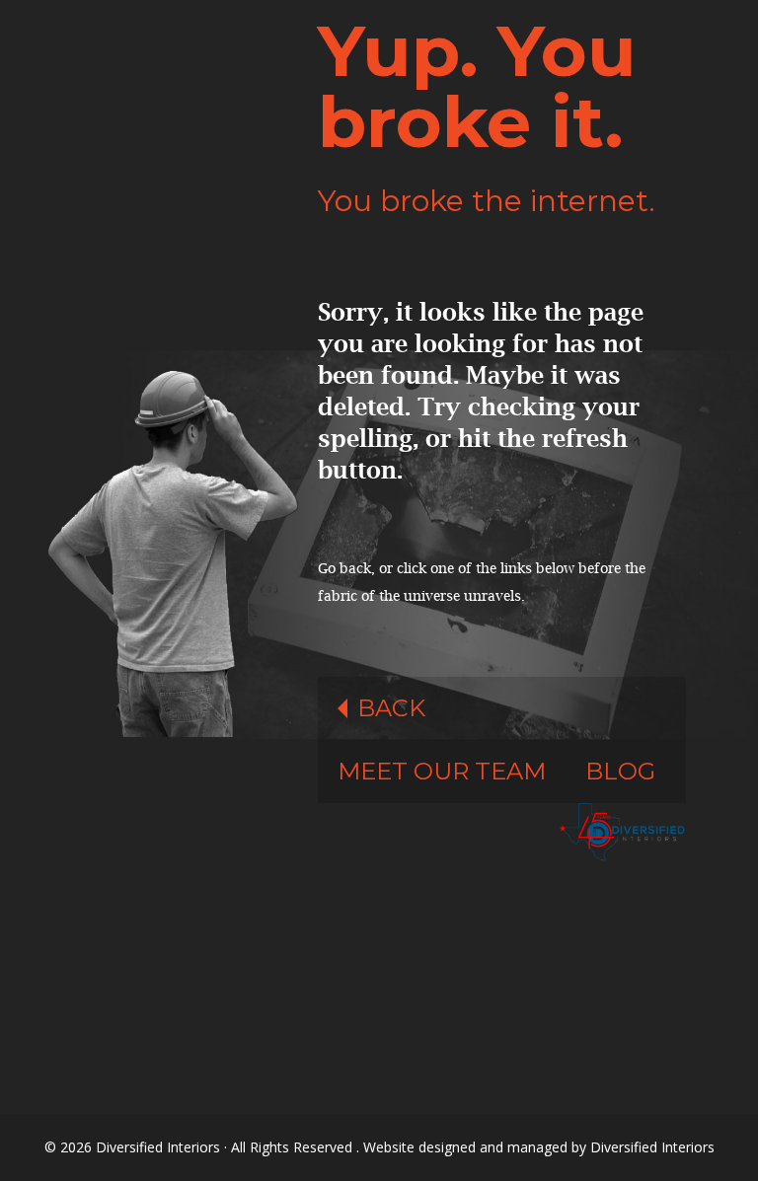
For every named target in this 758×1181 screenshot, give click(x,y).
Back (391, 708)
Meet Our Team (442, 771)
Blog (620, 771)
